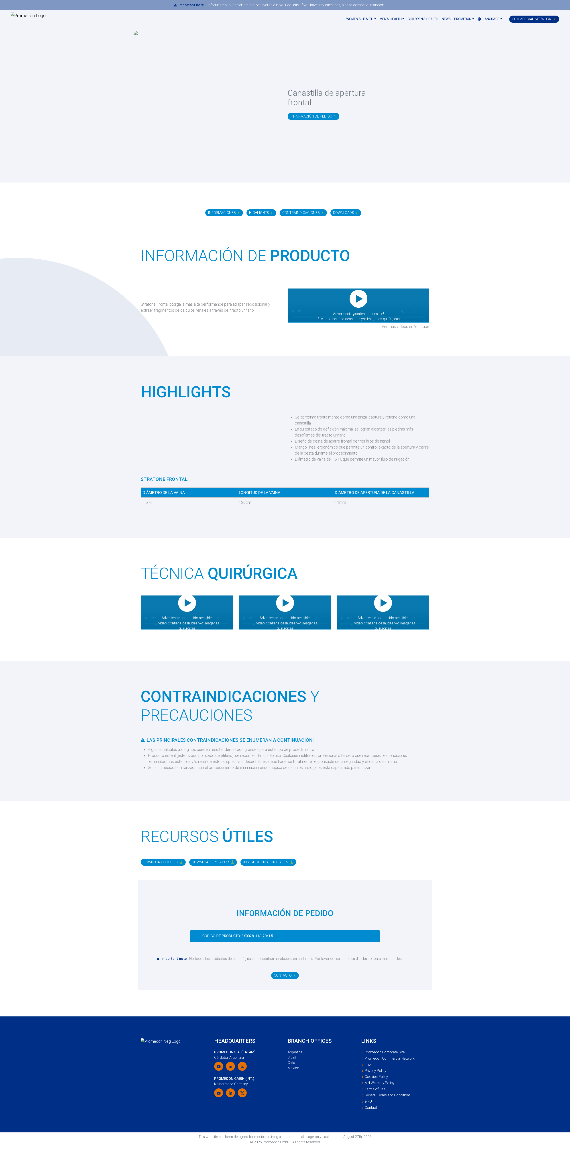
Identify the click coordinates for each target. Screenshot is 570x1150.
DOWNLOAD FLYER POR (210, 862)
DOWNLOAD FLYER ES (160, 862)
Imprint (370, 1064)
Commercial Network (532, 19)
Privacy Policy (375, 1071)
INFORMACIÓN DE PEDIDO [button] (311, 116)
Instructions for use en (265, 862)
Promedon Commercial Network (390, 1058)
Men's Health (391, 19)
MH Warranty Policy (379, 1083)
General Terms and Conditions (388, 1095)
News (446, 19)
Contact (371, 1107)
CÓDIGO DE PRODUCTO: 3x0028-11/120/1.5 (237, 936)
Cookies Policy (376, 1077)
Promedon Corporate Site (385, 1052)
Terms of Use (375, 1089)
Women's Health (359, 19)
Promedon (462, 19)
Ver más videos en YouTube (405, 326)
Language (490, 19)
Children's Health (423, 19)
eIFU (368, 1101)
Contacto (283, 975)
